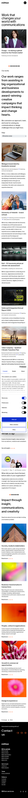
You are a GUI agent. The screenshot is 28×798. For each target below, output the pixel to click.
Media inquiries (5, 767)
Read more (5, 558)
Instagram (4, 780)
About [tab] (23, 371)
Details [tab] (14, 371)
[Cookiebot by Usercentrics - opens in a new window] (19, 367)
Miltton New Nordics (6, 754)
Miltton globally (6, 749)
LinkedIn (4, 782)
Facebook (4, 779)
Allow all (14, 419)
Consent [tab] (5, 371)
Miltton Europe (5, 750)
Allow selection (14, 424)
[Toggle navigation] (25, 2)
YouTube (3, 784)
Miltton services (8, 791)
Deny (14, 429)
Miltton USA (4, 760)
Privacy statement (6, 773)
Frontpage (4, 720)
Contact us (7, 733)
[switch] (24, 403)
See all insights (6, 448)
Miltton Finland (5, 752)
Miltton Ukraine (5, 758)
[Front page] (5, 3)
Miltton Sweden (5, 756)
